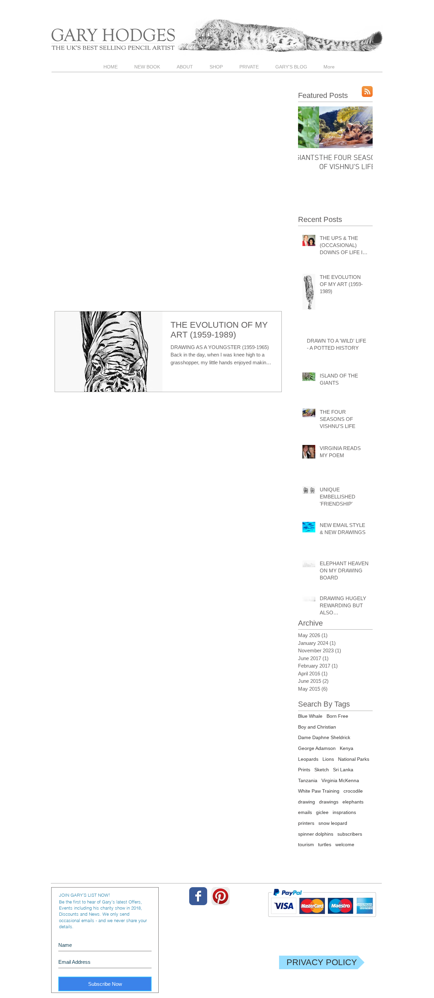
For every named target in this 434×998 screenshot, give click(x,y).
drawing (306, 801)
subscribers (349, 834)
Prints (304, 769)
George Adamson (317, 748)
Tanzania (307, 780)
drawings (328, 801)
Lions (328, 759)
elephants (352, 801)
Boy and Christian (317, 727)
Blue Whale (310, 716)
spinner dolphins (315, 834)
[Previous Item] (309, 127)
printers (306, 823)
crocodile (353, 791)
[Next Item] (362, 127)
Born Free (337, 716)
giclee (322, 812)
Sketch (321, 769)
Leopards (308, 759)
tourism (306, 844)
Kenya (346, 748)
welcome (344, 844)
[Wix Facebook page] (198, 896)
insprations (344, 812)
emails (305, 812)
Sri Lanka (343, 769)
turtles (324, 844)
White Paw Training (318, 791)
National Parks (353, 759)
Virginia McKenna (340, 780)
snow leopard (332, 823)
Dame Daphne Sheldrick (324, 737)
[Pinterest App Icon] (221, 896)
